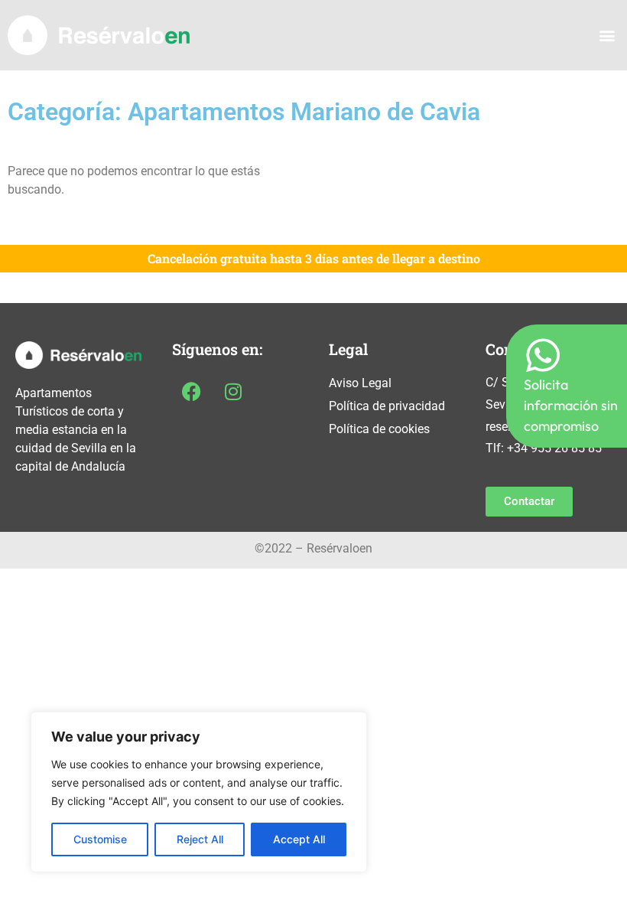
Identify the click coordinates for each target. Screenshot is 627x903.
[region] (199, 792)
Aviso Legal (360, 383)
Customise (100, 839)
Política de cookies (379, 429)
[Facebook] (191, 391)
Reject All (200, 839)
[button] (606, 35)
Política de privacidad (387, 406)
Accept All (299, 839)
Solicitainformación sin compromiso (571, 405)
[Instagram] (233, 391)
